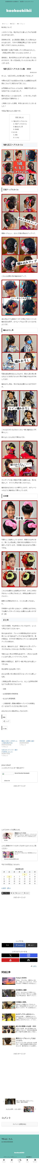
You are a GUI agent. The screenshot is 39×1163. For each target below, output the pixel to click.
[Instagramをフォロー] (28, 955)
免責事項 (29, 1157)
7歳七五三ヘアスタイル (20, 121)
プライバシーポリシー (10, 1157)
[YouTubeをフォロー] (10, 960)
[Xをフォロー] (10, 955)
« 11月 (4, 888)
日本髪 (17, 129)
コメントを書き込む (19, 1124)
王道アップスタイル (21, 124)
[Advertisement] (19, 806)
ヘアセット (6, 893)
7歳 (13, 893)
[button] (31, 945)
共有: (16, 135)
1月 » (9, 888)
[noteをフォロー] (28, 960)
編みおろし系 (19, 126)
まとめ (15, 132)
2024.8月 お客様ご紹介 (27, 741)
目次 (16, 117)
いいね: (17, 137)
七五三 (27, 893)
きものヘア (20, 893)
